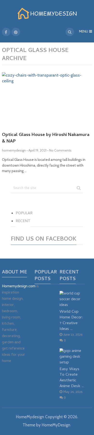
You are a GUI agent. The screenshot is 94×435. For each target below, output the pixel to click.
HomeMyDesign (56, 425)
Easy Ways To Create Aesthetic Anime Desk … (72, 378)
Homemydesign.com (18, 286)
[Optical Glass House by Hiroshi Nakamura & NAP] (47, 100)
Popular (24, 213)
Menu (83, 32)
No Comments (60, 150)
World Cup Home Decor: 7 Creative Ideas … (71, 320)
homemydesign (14, 150)
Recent (23, 221)
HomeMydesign (30, 416)
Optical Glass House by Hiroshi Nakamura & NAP (45, 138)
